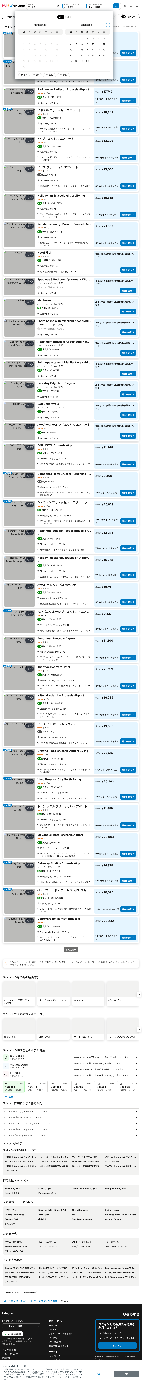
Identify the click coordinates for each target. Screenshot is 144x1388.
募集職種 (6, 1358)
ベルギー (34, 1301)
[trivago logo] (13, 6)
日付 (60, 17)
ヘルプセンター (56, 1356)
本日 (25, 75)
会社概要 (53, 1329)
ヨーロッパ (21, 1301)
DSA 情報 (53, 1337)
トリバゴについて (10, 1354)
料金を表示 (127, 53)
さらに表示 (10, 1170)
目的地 (30, 4)
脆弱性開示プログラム (58, 1346)
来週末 (65, 75)
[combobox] (44, 6)
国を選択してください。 (13, 1321)
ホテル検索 (8, 1301)
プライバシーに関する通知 (60, 1333)
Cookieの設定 (55, 1341)
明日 (38, 75)
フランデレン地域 (49, 1301)
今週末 (51, 75)
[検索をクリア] (58, 5)
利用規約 (53, 1325)
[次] (108, 25)
